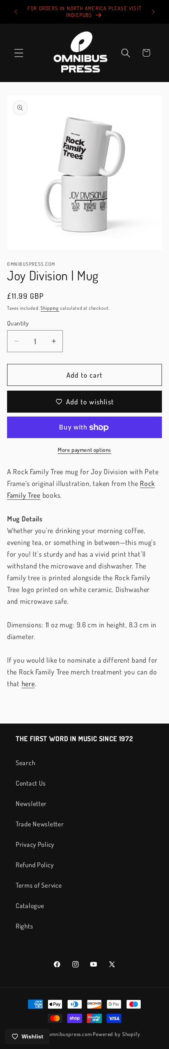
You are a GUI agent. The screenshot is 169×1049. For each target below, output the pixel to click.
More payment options (84, 449)
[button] (19, 52)
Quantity (18, 323)
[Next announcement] (153, 11)
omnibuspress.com (70, 1034)
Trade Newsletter (40, 824)
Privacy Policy (35, 844)
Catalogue (30, 905)
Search (25, 762)
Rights (24, 926)
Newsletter (31, 803)
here (28, 683)
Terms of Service (39, 885)
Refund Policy (34, 865)
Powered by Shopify (116, 1034)
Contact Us (31, 783)
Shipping (49, 308)
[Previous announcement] (15, 11)
